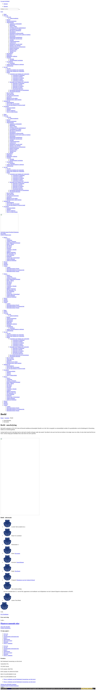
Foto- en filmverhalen (12, 375)
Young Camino (13, 26)
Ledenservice (13, 42)
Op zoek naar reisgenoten (13, 95)
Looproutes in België (18, 76)
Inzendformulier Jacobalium (16, 60)
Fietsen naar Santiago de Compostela (15, 71)
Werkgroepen (10, 319)
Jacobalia (9, 57)
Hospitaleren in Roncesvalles (16, 33)
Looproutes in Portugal (18, 80)
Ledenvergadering (14, 18)
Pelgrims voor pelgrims (15, 45)
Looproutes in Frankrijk (18, 78)
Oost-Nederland (10, 255)
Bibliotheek (12, 25)
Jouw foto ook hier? (5, 626)
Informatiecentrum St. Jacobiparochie (15, 270)
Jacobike (12, 40)
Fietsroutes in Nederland (18, 83)
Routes (8, 72)
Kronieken (12, 63)
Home (5, 14)
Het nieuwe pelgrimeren (15, 30)
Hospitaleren (13, 32)
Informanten (12, 36)
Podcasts (9, 374)
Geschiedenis (10, 61)
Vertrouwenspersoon (11, 21)
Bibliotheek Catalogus (12, 56)
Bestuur (8, 19)
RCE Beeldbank (4, 614)
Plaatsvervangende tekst (10, 623)
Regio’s (5, 237)
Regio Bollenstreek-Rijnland (13, 242)
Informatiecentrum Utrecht (13, 268)
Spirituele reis (7, 101)
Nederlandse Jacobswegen (16, 38)
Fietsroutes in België (17, 84)
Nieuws (5, 261)
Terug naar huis (10, 94)
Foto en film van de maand (13, 103)
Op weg (5, 67)
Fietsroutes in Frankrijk (18, 86)
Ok (82, 688)
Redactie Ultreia (13, 49)
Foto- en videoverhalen (12, 111)
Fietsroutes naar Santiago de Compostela (19, 82)
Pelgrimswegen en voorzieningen (17, 46)
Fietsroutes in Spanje (17, 87)
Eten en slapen (10, 93)
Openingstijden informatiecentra (11, 636)
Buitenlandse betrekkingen (16, 37)
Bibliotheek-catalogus (12, 323)
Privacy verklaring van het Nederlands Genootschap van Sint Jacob (19, 679)
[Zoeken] (19, 9)
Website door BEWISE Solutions (8, 684)
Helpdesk (6, 642)
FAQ (2, 11)
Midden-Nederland (11, 252)
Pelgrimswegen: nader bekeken (14, 99)
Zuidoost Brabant (11, 259)
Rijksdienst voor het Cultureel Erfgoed (26, 580)
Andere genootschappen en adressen (15, 64)
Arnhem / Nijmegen (11, 241)
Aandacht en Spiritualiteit (16, 23)
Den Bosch (9, 245)
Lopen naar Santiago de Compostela (15, 69)
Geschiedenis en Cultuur (15, 29)
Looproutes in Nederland (18, 75)
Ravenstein (17, 553)
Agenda (5, 263)
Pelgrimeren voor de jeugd (16, 44)
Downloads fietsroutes (18, 88)
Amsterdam (9, 240)
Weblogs (9, 109)
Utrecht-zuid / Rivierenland (13, 257)
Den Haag (9, 247)
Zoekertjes (9, 97)
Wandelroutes (13, 50)
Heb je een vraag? (8, 640)
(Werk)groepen (10, 22)
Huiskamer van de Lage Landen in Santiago (20, 34)
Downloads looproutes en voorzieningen (19, 90)
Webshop (6, 264)
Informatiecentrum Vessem (13, 271)
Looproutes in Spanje (18, 79)
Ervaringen (6, 106)
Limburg (9, 251)
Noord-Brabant (20, 562)
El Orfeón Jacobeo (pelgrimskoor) (18, 27)
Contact (5, 266)
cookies (9, 688)
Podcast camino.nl (11, 110)
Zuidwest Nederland (11, 260)
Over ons (6, 15)
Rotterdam (9, 256)
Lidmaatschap (10, 65)
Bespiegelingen (10, 102)
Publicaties (9, 55)
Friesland (9, 248)
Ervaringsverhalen (11, 107)
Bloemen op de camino (12, 98)
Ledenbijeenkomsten (14, 41)
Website (11, 52)
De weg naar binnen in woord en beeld (16, 105)
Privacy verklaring (8, 643)
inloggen (6, 3)
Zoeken (2, 9)
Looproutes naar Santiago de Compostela (19, 74)
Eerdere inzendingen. (6, 628)
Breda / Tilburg (10, 244)
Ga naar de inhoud (5, 1)
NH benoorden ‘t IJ (11, 253)
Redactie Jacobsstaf (14, 48)
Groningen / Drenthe (11, 249)
